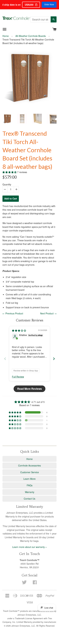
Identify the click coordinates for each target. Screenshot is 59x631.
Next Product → (48, 313)
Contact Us (29, 498)
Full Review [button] (18, 376)
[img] (19, 330)
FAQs (29, 485)
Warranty (29, 492)
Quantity (6, 184)
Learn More (29, 478)
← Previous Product (12, 313)
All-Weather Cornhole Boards (30, 36)
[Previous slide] (5, 358)
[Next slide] (54, 358)
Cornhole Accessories (29, 465)
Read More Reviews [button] (29, 389)
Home (5, 36)
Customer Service (29, 472)
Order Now (49, 4)
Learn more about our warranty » (29, 547)
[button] (9, 172)
